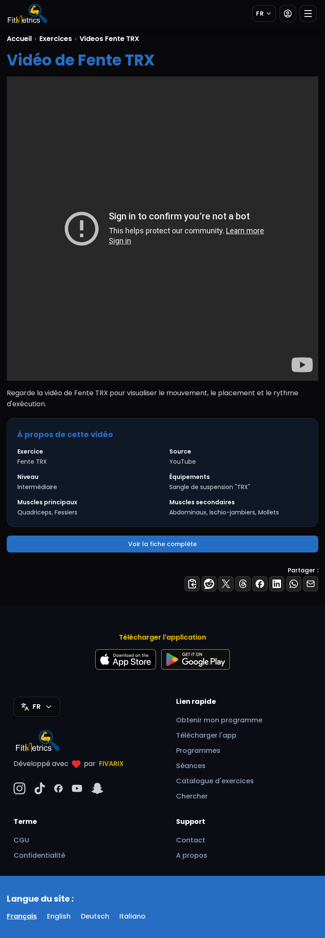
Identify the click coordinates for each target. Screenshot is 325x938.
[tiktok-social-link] (40, 788)
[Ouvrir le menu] (308, 13)
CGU (21, 840)
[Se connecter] (287, 13)
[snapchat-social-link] (97, 788)
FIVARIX (111, 763)
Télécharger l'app (206, 735)
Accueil (19, 39)
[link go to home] (40, 740)
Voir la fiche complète (162, 544)
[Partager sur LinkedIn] (276, 583)
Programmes (198, 750)
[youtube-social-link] (77, 788)
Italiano (132, 916)
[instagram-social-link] (19, 788)
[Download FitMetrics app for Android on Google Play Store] (195, 659)
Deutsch (95, 916)
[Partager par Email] (310, 583)
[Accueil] (27, 13)
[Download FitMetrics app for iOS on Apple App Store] (125, 659)
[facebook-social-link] (58, 788)
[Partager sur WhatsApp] (293, 583)
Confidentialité (39, 855)
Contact (190, 840)
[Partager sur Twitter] (226, 583)
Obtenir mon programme (219, 720)
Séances (191, 766)
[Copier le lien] (192, 583)
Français (22, 916)
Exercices (55, 39)
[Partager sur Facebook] (259, 583)
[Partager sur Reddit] (209, 583)
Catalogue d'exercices (215, 781)
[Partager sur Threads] (243, 583)
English (59, 916)
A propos (191, 855)
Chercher (192, 796)
